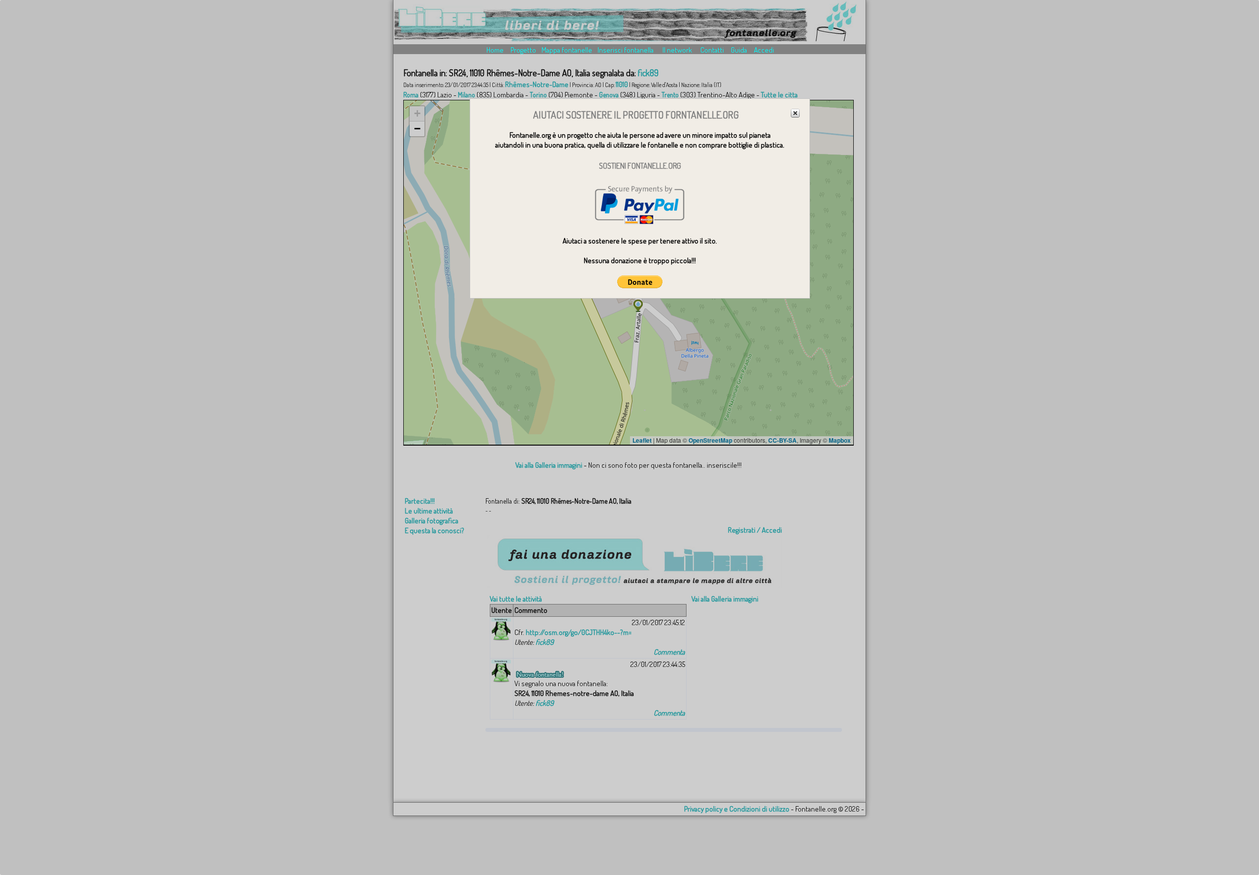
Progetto (523, 50)
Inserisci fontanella (626, 50)
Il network (677, 50)
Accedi (764, 50)
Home (495, 50)
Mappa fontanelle (566, 50)
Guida (739, 50)
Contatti (712, 50)
